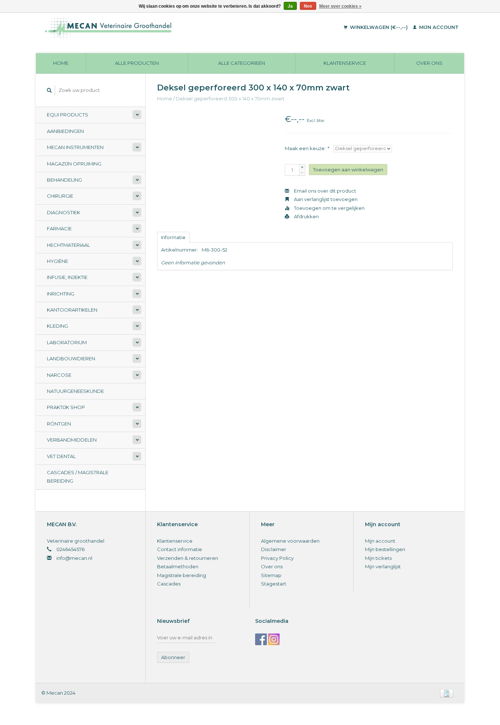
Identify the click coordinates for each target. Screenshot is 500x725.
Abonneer (173, 657)
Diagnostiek (63, 212)
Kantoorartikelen (72, 310)
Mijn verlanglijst (383, 566)
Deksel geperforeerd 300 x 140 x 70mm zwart (230, 98)
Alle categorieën (241, 63)
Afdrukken (306, 216)
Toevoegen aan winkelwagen (348, 169)
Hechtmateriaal (68, 245)
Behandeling (64, 180)
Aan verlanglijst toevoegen (325, 199)
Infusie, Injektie (67, 277)
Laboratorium (67, 342)
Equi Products (67, 115)
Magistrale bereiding (181, 575)
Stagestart (273, 584)
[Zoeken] (49, 90)
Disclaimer (273, 549)
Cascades (168, 584)
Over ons (429, 63)
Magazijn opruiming (74, 164)
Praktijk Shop (66, 407)
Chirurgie (60, 196)
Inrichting (60, 294)
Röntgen (59, 424)
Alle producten (137, 63)
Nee (308, 6)
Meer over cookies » (340, 6)
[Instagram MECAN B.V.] (274, 639)
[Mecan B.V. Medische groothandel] (158, 27)
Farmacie (59, 228)
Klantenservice (345, 63)
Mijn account (438, 27)
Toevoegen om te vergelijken (329, 208)
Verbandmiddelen (72, 440)
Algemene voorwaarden (290, 541)
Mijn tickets (378, 558)
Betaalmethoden (177, 566)
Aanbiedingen (65, 131)
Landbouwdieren (71, 358)
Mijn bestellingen (385, 549)
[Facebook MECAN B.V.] (261, 639)
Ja (290, 6)
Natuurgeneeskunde (75, 391)
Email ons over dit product (324, 191)
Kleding (57, 326)
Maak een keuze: (307, 148)
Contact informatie (179, 549)
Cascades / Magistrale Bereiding (77, 476)
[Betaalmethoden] (446, 693)
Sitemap (271, 575)
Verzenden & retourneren (187, 558)
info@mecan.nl (74, 558)
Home (60, 63)
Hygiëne (57, 261)
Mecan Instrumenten (75, 147)
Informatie (173, 237)
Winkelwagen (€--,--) (378, 27)
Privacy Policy (277, 558)
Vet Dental (61, 456)
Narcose (59, 375)
